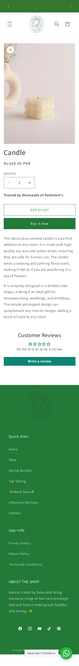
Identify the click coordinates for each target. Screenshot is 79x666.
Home (13, 449)
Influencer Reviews (23, 502)
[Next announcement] (70, 6)
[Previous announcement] (8, 6)
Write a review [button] (39, 361)
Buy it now (40, 223)
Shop (13, 459)
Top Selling (17, 481)
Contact (15, 513)
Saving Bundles (20, 470)
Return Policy (19, 553)
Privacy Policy (19, 543)
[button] (9, 24)
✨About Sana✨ (22, 491)
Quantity (10, 173)
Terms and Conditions (25, 564)
